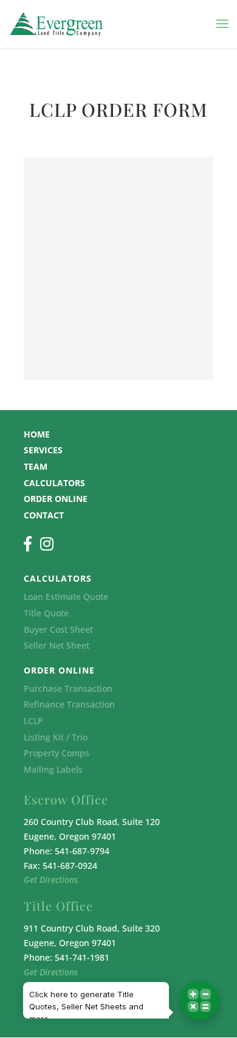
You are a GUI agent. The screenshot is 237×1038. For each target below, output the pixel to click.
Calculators (54, 483)
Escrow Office (66, 799)
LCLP (33, 720)
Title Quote (46, 613)
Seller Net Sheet (56, 645)
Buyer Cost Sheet (58, 629)
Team (35, 466)
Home (37, 434)
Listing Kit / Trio (56, 737)
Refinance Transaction (69, 704)
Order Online (56, 498)
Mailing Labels (53, 769)
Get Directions (51, 879)
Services (43, 450)
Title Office (58, 905)
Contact (44, 515)
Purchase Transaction (68, 688)
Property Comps (56, 753)
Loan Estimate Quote (66, 596)
